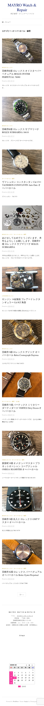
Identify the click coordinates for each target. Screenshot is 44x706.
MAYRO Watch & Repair (22, 7)
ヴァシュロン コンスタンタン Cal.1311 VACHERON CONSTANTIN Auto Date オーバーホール (21, 184)
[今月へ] (29, 665)
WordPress (16, 701)
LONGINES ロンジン (8, 296)
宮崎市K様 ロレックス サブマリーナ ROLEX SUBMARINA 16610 (20, 131)
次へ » (22, 594)
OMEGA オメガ (6, 460)
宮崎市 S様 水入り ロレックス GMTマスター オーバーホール (21, 521)
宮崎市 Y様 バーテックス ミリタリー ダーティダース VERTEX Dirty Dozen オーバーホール (21, 407)
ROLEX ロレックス (7, 67)
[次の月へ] (33, 665)
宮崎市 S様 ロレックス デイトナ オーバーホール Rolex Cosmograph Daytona (21, 353)
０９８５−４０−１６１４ (25, 616)
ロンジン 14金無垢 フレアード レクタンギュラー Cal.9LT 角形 (21, 301)
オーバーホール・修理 (8, 178)
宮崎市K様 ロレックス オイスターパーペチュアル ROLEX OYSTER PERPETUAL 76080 (21, 73)
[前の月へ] (26, 665)
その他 (17, 401)
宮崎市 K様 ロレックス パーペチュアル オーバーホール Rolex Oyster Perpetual (22, 573)
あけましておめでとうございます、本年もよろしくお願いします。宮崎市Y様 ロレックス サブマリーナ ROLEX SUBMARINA (21, 242)
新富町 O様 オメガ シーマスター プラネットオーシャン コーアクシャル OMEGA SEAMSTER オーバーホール (21, 466)
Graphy (26, 701)
